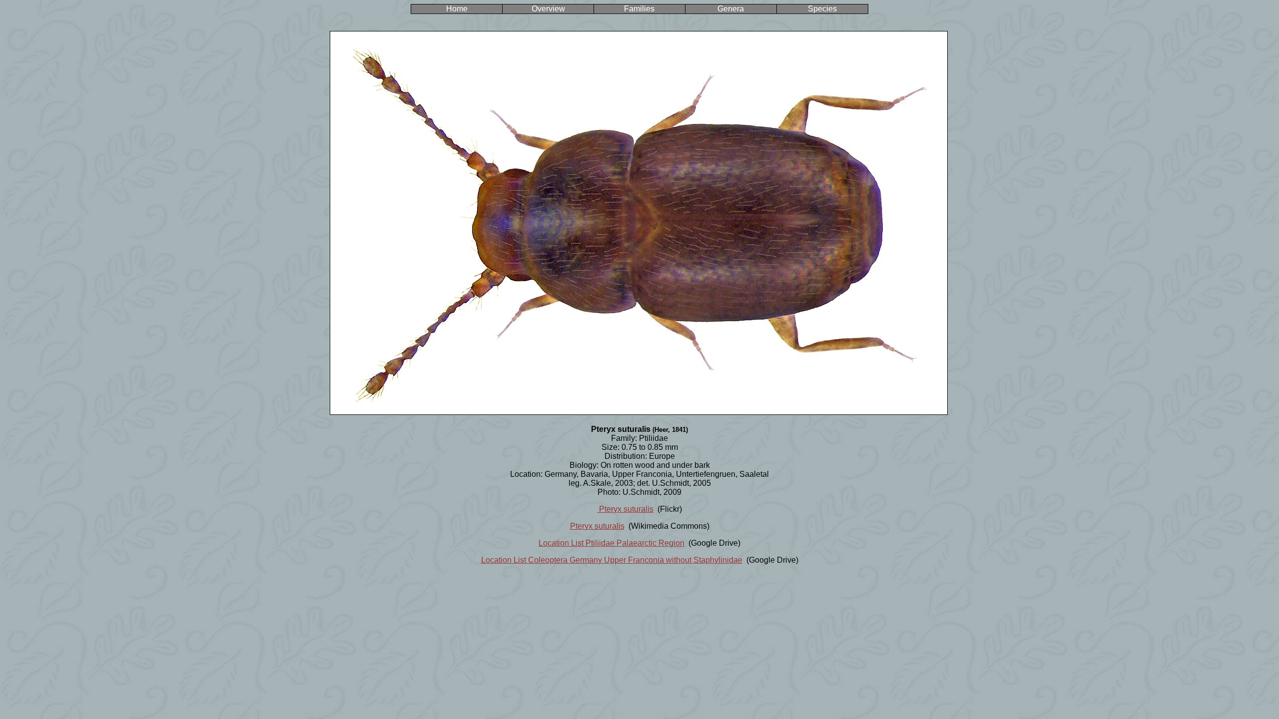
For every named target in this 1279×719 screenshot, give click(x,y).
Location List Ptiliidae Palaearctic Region (611, 543)
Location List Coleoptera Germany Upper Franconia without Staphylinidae (611, 560)
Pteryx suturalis (625, 509)
